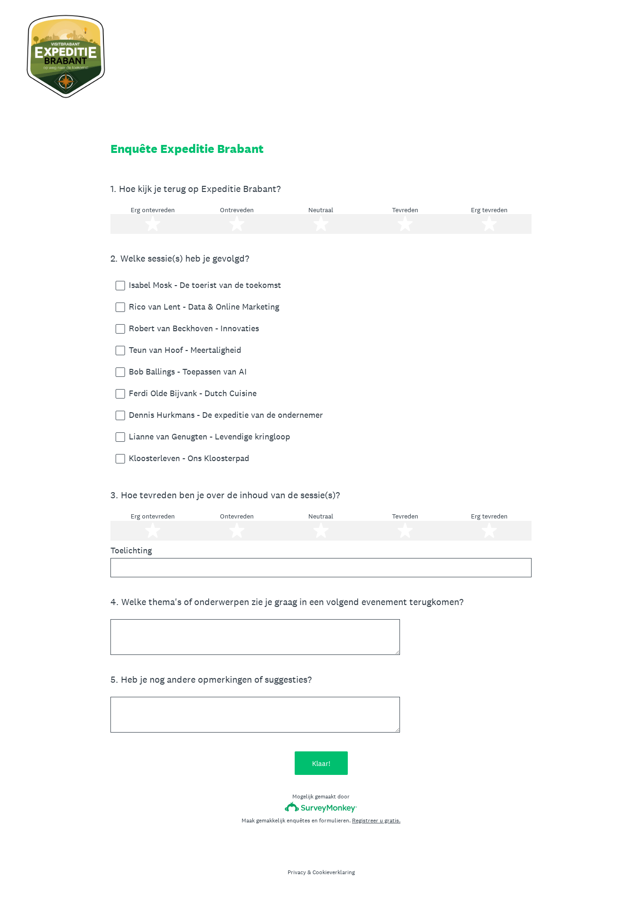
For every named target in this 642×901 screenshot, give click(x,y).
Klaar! (321, 763)
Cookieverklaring (334, 872)
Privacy (297, 872)
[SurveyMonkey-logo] (321, 807)
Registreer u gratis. (376, 820)
